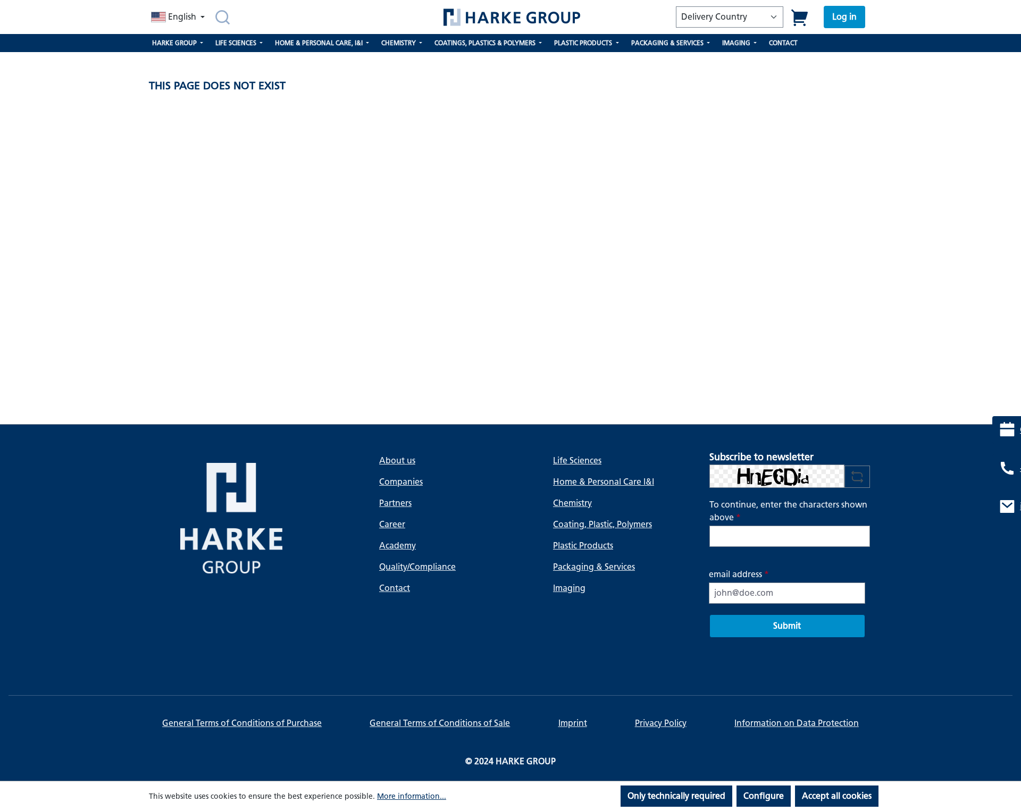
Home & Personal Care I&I (603, 482)
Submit (787, 626)
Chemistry (572, 503)
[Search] (222, 17)
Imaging (569, 588)
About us (397, 460)
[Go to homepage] (511, 17)
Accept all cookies (837, 796)
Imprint (572, 723)
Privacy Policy (661, 723)
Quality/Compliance (417, 567)
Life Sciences (577, 460)
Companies (401, 482)
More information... (411, 796)
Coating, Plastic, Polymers (602, 524)
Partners (395, 503)
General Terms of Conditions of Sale (440, 723)
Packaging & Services (594, 567)
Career (392, 524)
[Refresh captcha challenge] (857, 477)
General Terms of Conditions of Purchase (242, 723)
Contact (394, 588)
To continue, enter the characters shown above (788, 511)
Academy (397, 545)
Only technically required (676, 796)
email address (739, 574)
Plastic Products (583, 545)
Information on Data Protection (796, 723)
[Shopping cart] (800, 17)
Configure (763, 796)
